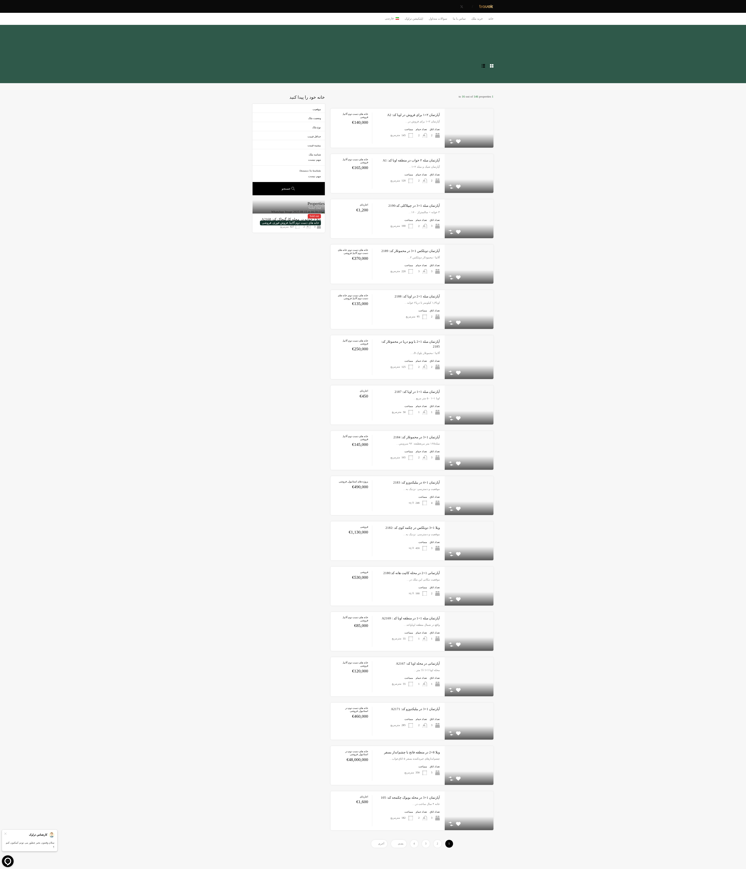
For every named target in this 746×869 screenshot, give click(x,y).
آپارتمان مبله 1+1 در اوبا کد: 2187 (417, 392)
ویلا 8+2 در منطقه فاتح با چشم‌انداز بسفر (412, 752)
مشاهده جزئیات (469, 139)
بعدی (401, 843)
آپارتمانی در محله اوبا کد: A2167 (418, 663)
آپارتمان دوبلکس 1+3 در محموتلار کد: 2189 (410, 251)
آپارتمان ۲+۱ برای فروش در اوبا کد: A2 (413, 115)
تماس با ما (459, 18)
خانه (490, 18)
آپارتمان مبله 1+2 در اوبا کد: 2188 (417, 296)
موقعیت (317, 109)
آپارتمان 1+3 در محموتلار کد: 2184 (416, 437)
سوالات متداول (438, 18)
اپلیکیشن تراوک (414, 18)
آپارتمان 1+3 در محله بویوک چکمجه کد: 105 (410, 797)
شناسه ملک (315, 154)
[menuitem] (392, 18)
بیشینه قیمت (314, 145)
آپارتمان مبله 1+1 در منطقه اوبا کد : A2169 (411, 618)
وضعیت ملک (314, 118)
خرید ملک (477, 18)
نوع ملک (316, 127)
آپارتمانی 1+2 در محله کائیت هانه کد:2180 (411, 573)
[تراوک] (486, 7)
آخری (381, 843)
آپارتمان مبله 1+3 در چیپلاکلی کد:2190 (414, 205)
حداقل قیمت (314, 136)
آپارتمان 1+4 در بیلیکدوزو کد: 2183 (416, 482)
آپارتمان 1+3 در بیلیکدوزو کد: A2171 (415, 709)
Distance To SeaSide (310, 170)
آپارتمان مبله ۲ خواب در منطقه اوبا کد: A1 (411, 160)
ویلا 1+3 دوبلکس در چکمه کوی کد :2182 (412, 528)
